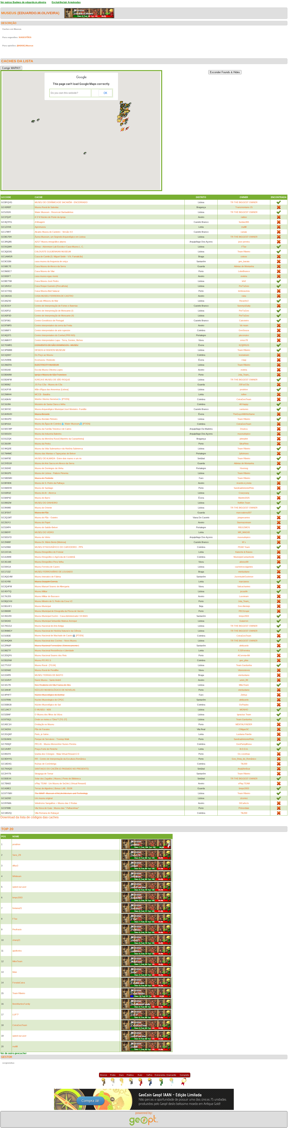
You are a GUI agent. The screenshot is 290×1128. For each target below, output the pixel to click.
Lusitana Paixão (244, 734)
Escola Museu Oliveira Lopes (49, 370)
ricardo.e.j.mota (244, 483)
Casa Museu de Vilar (45, 271)
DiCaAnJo (244, 803)
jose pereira (244, 242)
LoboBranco (244, 271)
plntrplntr (244, 439)
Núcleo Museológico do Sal (48, 704)
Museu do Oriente (43, 507)
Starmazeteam (244, 522)
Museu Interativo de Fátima (48, 576)
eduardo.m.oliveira (38, 13)
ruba (244, 296)
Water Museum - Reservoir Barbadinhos (54, 212)
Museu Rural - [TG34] (45, 665)
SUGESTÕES (25, 37)
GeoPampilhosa (244, 744)
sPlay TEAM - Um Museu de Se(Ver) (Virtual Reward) (60, 783)
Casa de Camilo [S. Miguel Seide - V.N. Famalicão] (59, 256)
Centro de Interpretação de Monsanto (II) (54, 315)
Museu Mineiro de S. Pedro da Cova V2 (53, 601)
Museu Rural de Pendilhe (47, 670)
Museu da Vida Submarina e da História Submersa (59, 448)
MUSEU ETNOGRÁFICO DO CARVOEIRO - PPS (59, 547)
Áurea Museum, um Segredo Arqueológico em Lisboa (60, 237)
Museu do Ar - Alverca (45, 493)
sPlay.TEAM (244, 783)
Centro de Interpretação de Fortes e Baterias (56, 306)
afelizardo (244, 645)
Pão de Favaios (42, 729)
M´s (244, 542)
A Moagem (40, 222)
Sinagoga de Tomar (44, 773)
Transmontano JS (244, 207)
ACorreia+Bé (244, 655)
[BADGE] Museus (25, 46)
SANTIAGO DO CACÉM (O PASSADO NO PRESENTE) (62, 768)
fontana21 (17, 908)
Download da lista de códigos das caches (29, 817)
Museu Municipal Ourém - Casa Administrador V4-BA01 (61, 616)
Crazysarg (244, 493)
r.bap (243, 360)
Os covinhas (244, 754)
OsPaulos (244, 704)
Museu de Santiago (44, 488)
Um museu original (43, 798)
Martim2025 (244, 498)
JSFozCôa (244, 384)
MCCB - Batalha (42, 394)
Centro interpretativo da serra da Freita (53, 325)
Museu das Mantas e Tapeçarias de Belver (55, 453)
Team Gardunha (244, 665)
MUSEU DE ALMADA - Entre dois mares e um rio (58, 458)
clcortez (244, 798)
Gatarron (243, 621)
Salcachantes (243, 586)
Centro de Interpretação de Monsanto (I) (54, 310)
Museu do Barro (42, 498)
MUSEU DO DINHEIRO (46, 503)
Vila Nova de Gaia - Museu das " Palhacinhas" (57, 808)
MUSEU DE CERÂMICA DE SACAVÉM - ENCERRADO (61, 202)
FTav (243, 246)
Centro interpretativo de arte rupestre (52, 330)
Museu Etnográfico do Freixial (49, 552)
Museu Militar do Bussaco (47, 596)
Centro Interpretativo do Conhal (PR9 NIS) (55, 335)
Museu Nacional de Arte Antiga (49, 626)
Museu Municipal (43, 606)
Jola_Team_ (244, 375)
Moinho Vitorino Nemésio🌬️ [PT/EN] (52, 399)
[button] (38, 120)
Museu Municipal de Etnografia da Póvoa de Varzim (59, 611)
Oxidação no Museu (44, 724)
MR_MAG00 (244, 532)
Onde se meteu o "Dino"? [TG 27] (51, 719)
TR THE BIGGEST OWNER (243, 202)
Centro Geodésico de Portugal (49, 320)
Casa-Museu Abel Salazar (47, 291)
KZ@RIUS (244, 345)
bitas (14, 972)
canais (244, 232)
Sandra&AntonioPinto (244, 488)
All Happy (243, 404)
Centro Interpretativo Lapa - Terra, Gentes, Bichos (59, 340)
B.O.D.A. (244, 749)
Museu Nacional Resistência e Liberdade (54, 650)
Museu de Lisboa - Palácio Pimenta (51, 473)
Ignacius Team (244, 714)
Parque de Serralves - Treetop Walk (52, 739)
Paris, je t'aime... (42, 734)
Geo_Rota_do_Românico (244, 759)
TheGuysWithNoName (244, 414)
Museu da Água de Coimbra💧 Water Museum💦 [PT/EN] (62, 424)
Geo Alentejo (244, 606)
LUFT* (15, 1014)
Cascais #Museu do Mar (46, 301)
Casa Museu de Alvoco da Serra (50, 266)
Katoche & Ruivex (244, 552)
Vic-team (244, 325)
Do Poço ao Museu (44, 355)
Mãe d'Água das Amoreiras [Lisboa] (51, 389)
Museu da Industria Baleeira (48, 434)
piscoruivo (244, 335)
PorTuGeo (244, 286)
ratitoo (244, 217)
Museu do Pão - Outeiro (46, 517)
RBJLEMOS (244, 527)
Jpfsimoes (244, 453)
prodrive (244, 389)
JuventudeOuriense (243, 576)
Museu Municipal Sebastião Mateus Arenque (56, 621)
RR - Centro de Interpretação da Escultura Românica (60, 759)
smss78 (244, 340)
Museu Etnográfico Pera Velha (49, 562)
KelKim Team (244, 503)
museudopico (244, 434)
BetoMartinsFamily (21, 1004)
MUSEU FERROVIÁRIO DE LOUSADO (54, 572)
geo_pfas (243, 660)
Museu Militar (41, 591)
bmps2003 (244, 616)
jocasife (244, 591)
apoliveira (17, 951)
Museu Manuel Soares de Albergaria (52, 586)
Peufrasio (17, 929)
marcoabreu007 (244, 512)
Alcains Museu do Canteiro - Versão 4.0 (54, 232)
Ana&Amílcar (244, 768)
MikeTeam (244, 685)
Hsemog (244, 468)
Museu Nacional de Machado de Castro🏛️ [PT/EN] (59, 635)
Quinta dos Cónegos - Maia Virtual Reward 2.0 (57, 754)
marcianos (244, 581)
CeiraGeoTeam (244, 399)
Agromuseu (40, 227)
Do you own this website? (64, 93)
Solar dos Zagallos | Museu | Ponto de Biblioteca (58, 778)
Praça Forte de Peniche (46, 749)
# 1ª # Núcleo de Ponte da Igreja (50, 217)
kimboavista (244, 291)
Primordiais (244, 808)
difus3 (15, 865)
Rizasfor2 (244, 301)
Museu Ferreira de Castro (47, 567)
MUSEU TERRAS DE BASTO (49, 675)
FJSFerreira (244, 650)
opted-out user (19, 887)
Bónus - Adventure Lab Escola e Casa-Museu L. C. (59, 246)
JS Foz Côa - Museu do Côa (48, 384)
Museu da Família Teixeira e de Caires (53, 429)
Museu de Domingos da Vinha (49, 468)
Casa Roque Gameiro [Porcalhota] (51, 286)
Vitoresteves (244, 670)
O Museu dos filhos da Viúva (48, 714)
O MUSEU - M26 (43, 709)
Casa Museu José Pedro (47, 281)
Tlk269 (244, 764)
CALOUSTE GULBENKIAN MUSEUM (53, 251)
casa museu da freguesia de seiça (51, 261)
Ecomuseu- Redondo (45, 360)
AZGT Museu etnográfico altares (50, 242)
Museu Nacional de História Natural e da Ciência (58, 631)
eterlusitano (243, 572)
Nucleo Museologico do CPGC (49, 700)
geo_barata (244, 261)
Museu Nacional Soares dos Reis (51, 655)
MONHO (244, 709)
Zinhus (244, 695)
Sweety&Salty (244, 306)
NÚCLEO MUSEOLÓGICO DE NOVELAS (55, 690)
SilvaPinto (244, 443)
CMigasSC (244, 729)
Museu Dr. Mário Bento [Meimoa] (50, 542)
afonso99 (243, 562)
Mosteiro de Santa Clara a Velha (50, 404)
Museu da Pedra (43, 443)
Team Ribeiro (244, 251)
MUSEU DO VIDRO (44, 532)
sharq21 (16, 940)
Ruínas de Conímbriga (45, 764)
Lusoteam (244, 596)
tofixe (243, 394)
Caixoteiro (244, 320)
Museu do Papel (42, 522)
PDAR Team (244, 547)
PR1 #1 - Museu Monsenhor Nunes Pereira (55, 744)
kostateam (244, 355)
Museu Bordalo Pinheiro (46, 419)
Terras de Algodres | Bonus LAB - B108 (53, 788)
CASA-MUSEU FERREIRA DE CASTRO (54, 296)
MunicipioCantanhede (244, 557)
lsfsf (244, 281)
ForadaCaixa (18, 982)
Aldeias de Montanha (244, 266)
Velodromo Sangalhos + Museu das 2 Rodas (56, 803)
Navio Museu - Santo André (48, 680)
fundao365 (244, 222)
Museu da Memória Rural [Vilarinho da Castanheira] (59, 439)
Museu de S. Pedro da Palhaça (49, 483)
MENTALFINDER (244, 724)
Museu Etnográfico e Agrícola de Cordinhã (55, 557)
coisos (244, 256)
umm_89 (244, 680)
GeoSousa (244, 330)
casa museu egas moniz (46, 276)
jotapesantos (244, 517)
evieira (244, 276)
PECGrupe (244, 611)
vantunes (243, 409)
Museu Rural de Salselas (47, 207)
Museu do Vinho (42, 537)
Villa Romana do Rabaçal (47, 813)
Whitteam (16, 876)
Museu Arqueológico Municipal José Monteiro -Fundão (60, 409)
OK (105, 93)
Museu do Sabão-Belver (46, 527)
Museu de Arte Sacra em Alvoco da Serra (54, 463)
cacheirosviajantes (244, 567)
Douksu (244, 429)
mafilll (243, 227)
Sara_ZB (16, 855)
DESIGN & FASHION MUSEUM (50, 350)
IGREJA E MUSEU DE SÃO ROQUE (52, 379)
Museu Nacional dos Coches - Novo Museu (56, 640)
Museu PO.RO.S (43, 660)
